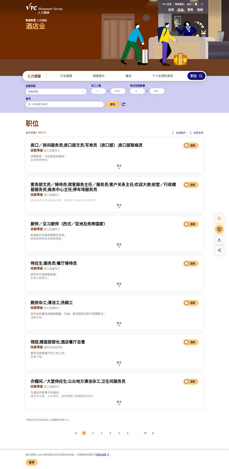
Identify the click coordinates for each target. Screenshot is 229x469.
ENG (189, 4)
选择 (192, 145)
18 (145, 433)
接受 (31, 462)
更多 (119, 165)
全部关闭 (198, 132)
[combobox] (56, 91)
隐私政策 (101, 454)
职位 (194, 76)
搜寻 (28, 98)
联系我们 (179, 4)
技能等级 (31, 86)
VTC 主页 (167, 4)
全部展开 (180, 132)
